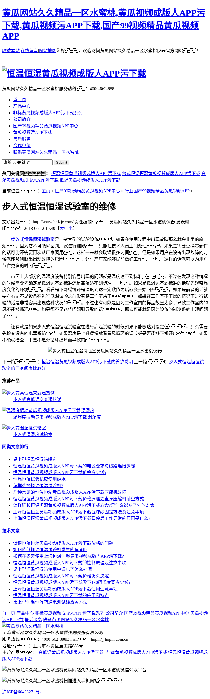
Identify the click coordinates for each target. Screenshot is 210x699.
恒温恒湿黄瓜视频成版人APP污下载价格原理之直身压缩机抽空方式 (78, 498)
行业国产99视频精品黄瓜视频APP (157, 191)
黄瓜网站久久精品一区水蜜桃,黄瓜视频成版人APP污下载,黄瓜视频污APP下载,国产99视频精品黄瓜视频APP (103, 24)
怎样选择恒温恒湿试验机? (38, 485)
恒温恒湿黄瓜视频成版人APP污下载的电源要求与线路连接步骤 (74, 466)
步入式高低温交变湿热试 (37, 399)
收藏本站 (11, 50)
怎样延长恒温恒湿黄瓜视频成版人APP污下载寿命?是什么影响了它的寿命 (83, 505)
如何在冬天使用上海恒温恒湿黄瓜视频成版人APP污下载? (68, 556)
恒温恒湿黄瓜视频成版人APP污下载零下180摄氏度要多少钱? (71, 582)
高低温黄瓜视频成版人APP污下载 (70, 652)
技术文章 (11, 530)
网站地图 (47, 50)
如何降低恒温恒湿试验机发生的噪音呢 (50, 549)
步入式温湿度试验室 (32, 434)
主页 (46, 191)
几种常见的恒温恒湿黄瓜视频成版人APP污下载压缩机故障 (69, 492)
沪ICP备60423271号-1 (22, 691)
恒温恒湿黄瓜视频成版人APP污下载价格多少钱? (59, 472)
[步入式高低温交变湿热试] (28, 393)
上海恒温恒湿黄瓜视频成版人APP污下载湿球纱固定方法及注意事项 (78, 512)
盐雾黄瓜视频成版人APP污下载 (136, 652)
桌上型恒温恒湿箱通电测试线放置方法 (50, 602)
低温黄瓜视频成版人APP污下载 (90, 180)
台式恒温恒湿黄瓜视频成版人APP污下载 (161, 173)
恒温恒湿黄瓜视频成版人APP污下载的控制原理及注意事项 (69, 562)
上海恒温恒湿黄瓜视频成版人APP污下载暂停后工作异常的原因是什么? (81, 518)
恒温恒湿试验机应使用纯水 (39, 479)
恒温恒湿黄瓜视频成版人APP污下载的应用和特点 (61, 595)
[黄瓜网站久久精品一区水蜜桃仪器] (32, 626)
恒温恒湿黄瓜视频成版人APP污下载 (86, 173)
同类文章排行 (15, 446)
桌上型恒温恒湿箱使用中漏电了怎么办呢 (52, 569)
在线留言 (29, 50)
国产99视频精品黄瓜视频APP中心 (87, 191)
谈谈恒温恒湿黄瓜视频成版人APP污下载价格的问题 (63, 543)
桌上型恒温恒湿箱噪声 (35, 459)
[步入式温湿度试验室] (24, 428)
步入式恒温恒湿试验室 (33, 239)
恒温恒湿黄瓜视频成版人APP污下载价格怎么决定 (61, 576)
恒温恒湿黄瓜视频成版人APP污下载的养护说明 (87, 361)
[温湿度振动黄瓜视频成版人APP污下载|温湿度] (48, 410)
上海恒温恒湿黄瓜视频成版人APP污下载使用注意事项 (65, 589)
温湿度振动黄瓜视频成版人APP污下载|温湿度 (57, 417)
